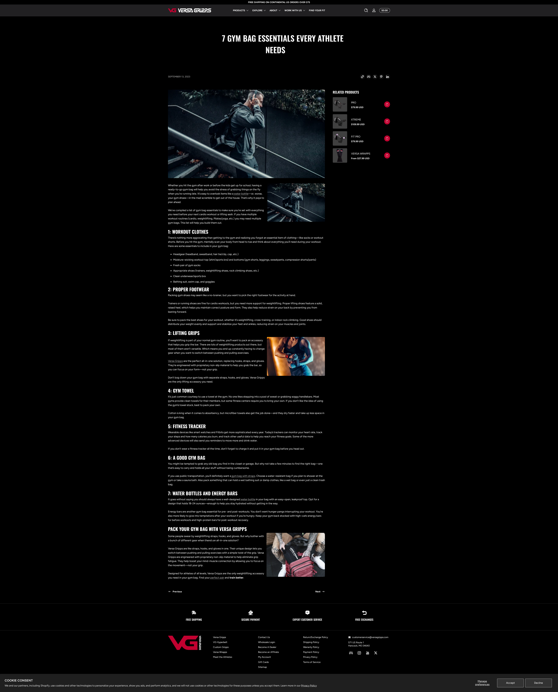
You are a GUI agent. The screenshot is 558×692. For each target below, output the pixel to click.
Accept (510, 682)
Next (317, 591)
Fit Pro (355, 136)
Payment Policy (311, 652)
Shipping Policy (311, 642)
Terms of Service (312, 662)
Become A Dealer (267, 647)
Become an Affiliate (268, 652)
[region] (279, 2)
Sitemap (262, 667)
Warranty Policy (311, 647)
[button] (366, 10)
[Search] (366, 10)
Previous (177, 591)
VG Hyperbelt (220, 642)
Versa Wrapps (360, 153)
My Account (264, 657)
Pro (353, 102)
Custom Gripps (221, 647)
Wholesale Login (266, 642)
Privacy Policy (309, 685)
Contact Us (264, 637)
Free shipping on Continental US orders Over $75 (279, 2)
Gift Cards (263, 662)
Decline (538, 682)
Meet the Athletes (222, 657)
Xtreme (356, 119)
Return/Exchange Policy (315, 637)
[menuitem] (236, 637)
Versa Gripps (219, 637)
